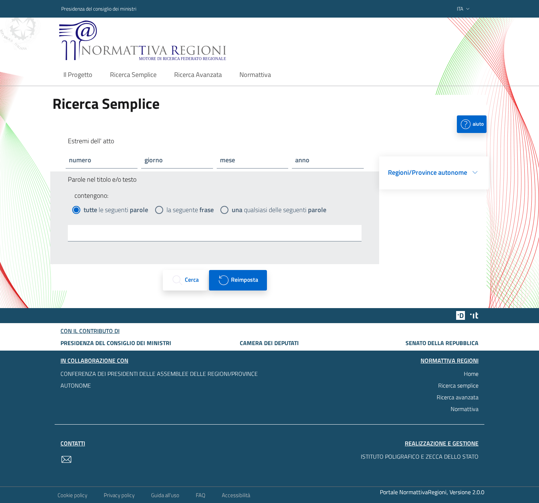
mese (227, 160)
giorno (153, 160)
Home (471, 373)
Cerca (191, 279)
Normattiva (464, 408)
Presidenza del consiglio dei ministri (98, 8)
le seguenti (116, 210)
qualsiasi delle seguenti (279, 210)
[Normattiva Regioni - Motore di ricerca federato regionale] (162, 40)
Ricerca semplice (458, 385)
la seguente (190, 210)
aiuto (478, 123)
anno (302, 160)
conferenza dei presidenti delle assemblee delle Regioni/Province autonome (159, 379)
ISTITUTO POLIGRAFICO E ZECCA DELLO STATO (419, 456)
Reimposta (244, 279)
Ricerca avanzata (457, 397)
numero (80, 160)
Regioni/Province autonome (427, 172)
